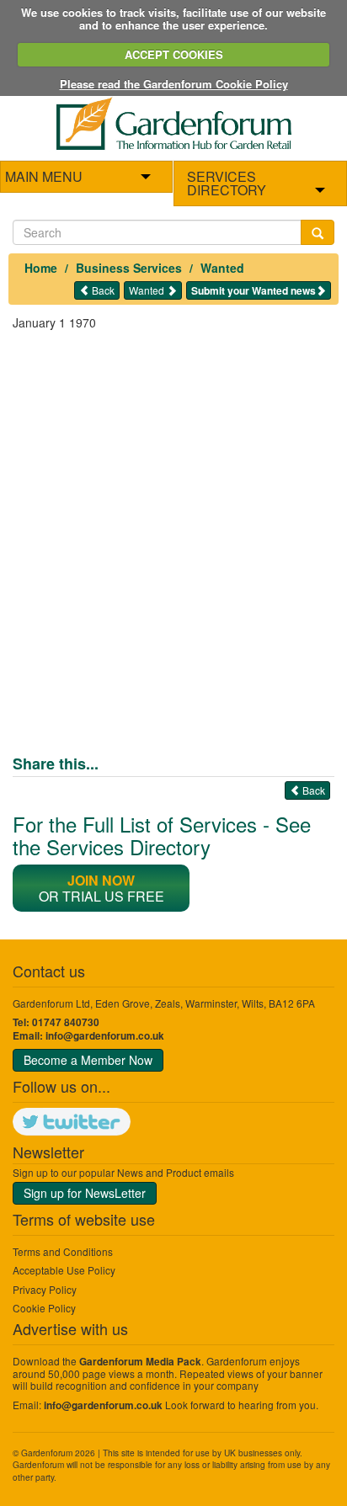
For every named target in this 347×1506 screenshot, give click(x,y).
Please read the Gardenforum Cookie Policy (174, 84)
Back (102, 290)
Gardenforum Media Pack (140, 1361)
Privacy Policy (45, 1289)
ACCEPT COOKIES (174, 54)
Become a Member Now (88, 1059)
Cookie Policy (44, 1308)
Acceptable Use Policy (64, 1270)
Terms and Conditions (63, 1251)
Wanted (222, 267)
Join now (101, 880)
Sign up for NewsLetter (85, 1192)
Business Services (129, 267)
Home (40, 267)
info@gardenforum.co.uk (104, 1036)
